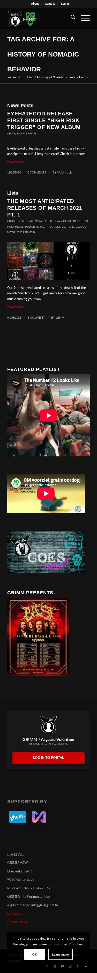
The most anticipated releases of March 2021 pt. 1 (44, 208)
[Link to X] (55, 966)
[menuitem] (35, 4)
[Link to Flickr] (86, 966)
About (35, 3)
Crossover (15, 221)
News (11, 133)
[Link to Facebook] (47, 966)
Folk (48, 221)
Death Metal (34, 221)
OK (34, 954)
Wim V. (60, 317)
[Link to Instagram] (70, 966)
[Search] (70, 18)
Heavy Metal (63, 221)
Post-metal (15, 226)
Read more (15, 161)
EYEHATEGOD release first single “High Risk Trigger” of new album (44, 120)
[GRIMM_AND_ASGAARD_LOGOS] (40, 18)
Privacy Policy (17, 922)
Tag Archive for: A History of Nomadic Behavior (43, 54)
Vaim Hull (64, 172)
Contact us (15, 913)
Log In (65, 3)
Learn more (60, 954)
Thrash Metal (27, 232)
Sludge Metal (27, 133)
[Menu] (83, 18)
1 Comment (36, 317)
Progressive (55, 226)
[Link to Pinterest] (78, 966)
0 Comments (36, 172)
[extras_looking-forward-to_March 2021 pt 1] (48, 261)
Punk (70, 226)
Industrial (81, 221)
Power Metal (34, 226)
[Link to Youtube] (62, 966)
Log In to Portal (48, 758)
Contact (50, 3)
